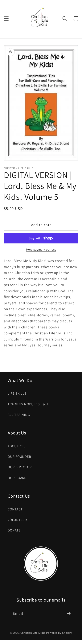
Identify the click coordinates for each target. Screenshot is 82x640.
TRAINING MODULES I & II (28, 404)
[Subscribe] (68, 613)
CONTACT (15, 509)
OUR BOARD (17, 477)
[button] (6, 18)
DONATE (14, 530)
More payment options (41, 249)
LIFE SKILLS (17, 393)
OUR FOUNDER (19, 456)
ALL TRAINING (19, 414)
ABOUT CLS (17, 446)
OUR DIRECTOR (19, 467)
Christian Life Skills (32, 632)
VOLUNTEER (17, 519)
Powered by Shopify (59, 632)
